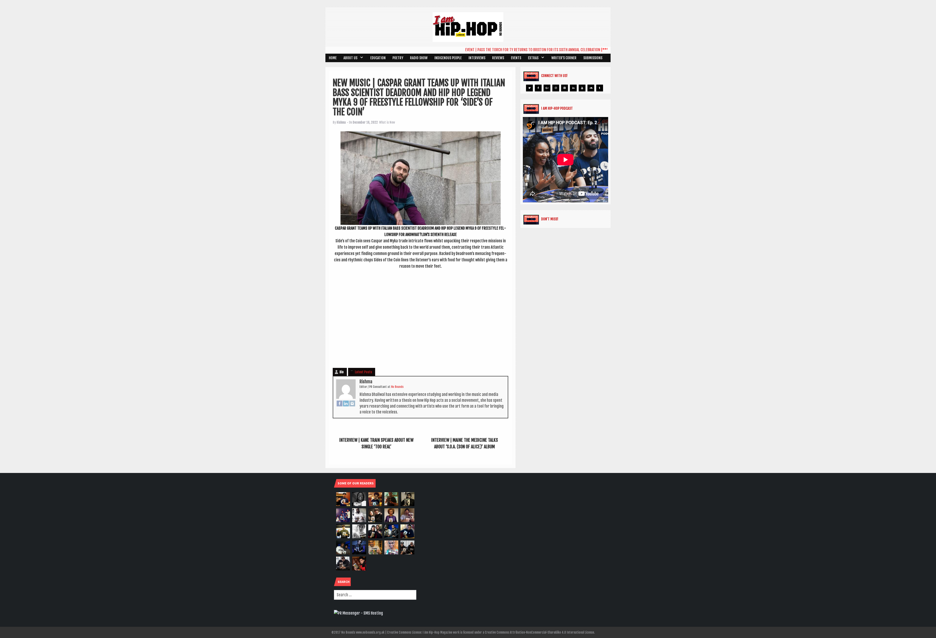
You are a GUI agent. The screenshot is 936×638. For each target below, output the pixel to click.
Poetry (397, 58)
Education (378, 58)
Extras (533, 58)
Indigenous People (448, 58)
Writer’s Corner (563, 58)
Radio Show (419, 58)
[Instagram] (352, 403)
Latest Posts (363, 372)
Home (333, 58)
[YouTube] (582, 88)
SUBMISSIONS (592, 58)
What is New (387, 122)
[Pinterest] (564, 88)
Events (516, 58)
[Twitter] (529, 88)
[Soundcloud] (590, 88)
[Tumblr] (599, 88)
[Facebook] (339, 403)
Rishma (341, 122)
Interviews (476, 58)
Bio (342, 372)
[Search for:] (375, 595)
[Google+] (547, 88)
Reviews (498, 58)
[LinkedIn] (346, 403)
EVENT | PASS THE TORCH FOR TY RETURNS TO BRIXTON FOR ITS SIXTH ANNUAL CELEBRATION (512, 49)
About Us (350, 58)
